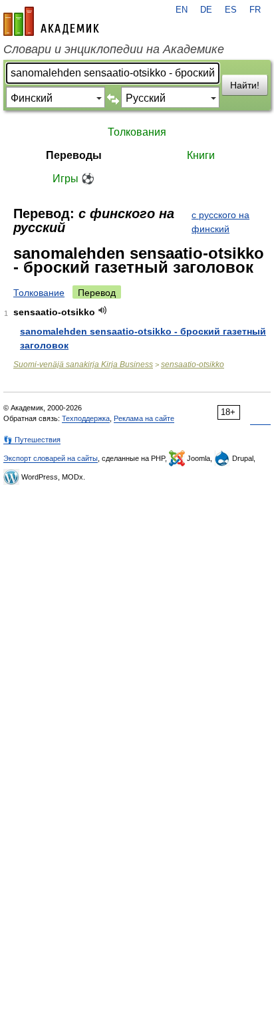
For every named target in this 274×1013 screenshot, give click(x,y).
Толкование (39, 292)
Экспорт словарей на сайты (50, 458)
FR (255, 10)
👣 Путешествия (32, 440)
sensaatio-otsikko (192, 364)
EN (182, 10)
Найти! (244, 85)
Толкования (137, 132)
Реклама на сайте (144, 418)
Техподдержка (86, 418)
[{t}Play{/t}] (103, 310)
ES (231, 10)
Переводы (74, 155)
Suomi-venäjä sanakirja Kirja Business (83, 364)
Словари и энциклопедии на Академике (113, 49)
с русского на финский (220, 222)
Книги (201, 155)
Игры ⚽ (73, 178)
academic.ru (51, 21)
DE (206, 10)
